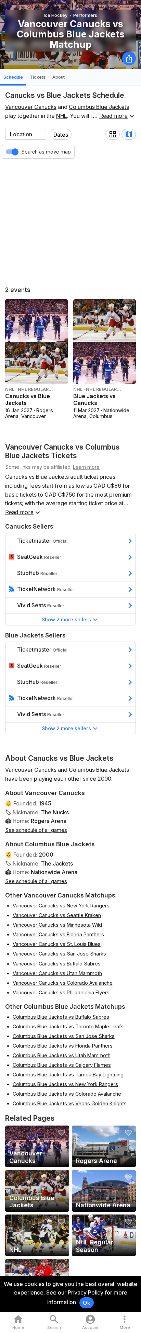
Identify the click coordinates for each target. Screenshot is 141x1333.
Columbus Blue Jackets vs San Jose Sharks (64, 1036)
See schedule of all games (36, 830)
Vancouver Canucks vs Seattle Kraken (57, 915)
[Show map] (128, 134)
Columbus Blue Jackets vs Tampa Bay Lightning (68, 1074)
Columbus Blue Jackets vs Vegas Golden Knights (70, 1103)
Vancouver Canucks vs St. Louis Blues (57, 944)
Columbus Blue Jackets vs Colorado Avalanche (67, 1094)
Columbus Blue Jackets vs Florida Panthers (63, 1046)
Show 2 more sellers (66, 619)
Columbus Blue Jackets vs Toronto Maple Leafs (68, 1026)
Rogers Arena (48, 820)
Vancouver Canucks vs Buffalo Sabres (57, 964)
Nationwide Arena (54, 872)
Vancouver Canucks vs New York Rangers (61, 905)
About (58, 77)
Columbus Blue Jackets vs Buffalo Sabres (61, 1017)
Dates (60, 134)
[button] (124, 1322)
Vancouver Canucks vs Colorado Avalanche (63, 983)
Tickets (38, 77)
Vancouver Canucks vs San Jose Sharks (59, 954)
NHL (61, 115)
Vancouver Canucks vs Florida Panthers (58, 934)
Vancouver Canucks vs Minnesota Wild (57, 925)
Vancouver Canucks (30, 106)
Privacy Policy (85, 1292)
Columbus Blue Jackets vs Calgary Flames (62, 1065)
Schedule (13, 77)
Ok (86, 1302)
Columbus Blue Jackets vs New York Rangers (65, 1084)
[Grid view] (112, 134)
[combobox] (25, 134)
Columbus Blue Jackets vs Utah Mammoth (62, 1055)
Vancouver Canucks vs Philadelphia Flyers (61, 992)
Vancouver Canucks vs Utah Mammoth (57, 973)
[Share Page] (129, 58)
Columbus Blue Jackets (99, 106)
